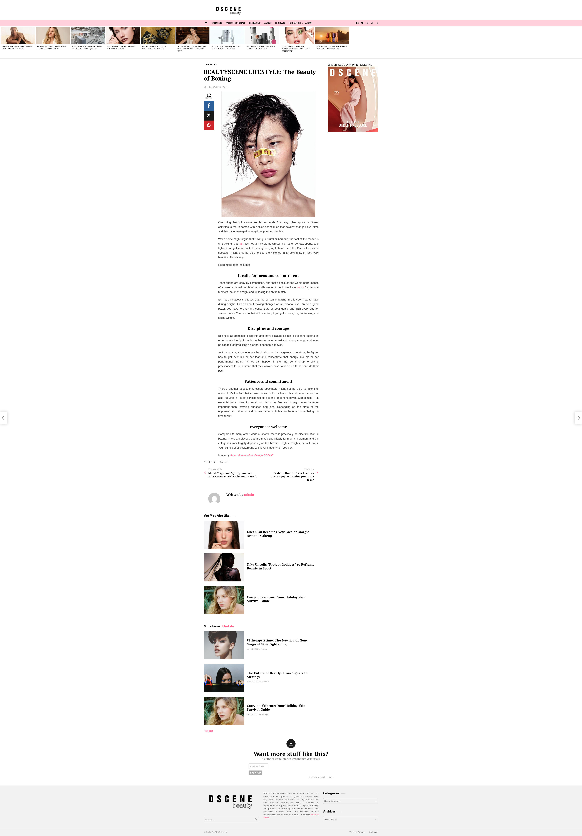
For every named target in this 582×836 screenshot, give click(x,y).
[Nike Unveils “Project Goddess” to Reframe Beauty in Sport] (224, 567)
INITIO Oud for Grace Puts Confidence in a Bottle (154, 47)
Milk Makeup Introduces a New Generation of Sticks (261, 47)
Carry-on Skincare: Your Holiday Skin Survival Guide (276, 599)
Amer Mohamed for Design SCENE (251, 455)
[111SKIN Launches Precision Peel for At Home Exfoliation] (227, 35)
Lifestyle (211, 462)
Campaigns (254, 23)
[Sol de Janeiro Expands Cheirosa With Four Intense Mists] (332, 35)
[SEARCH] (377, 23)
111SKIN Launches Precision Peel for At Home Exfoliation (226, 47)
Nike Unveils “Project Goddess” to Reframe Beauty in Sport (280, 566)
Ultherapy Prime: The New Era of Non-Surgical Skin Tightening (277, 642)
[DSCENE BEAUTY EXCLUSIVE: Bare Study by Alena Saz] (123, 35)
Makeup (268, 23)
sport (225, 462)
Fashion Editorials (235, 23)
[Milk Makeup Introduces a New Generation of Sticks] (262, 35)
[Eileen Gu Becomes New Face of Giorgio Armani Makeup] (224, 535)
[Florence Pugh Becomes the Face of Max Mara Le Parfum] (18, 35)
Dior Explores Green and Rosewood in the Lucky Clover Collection (296, 48)
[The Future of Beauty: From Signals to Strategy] (224, 678)
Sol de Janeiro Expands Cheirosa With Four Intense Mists (332, 47)
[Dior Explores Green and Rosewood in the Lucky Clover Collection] (297, 35)
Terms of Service (357, 832)
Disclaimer (373, 832)
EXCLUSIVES (217, 23)
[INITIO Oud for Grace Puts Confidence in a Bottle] (158, 35)
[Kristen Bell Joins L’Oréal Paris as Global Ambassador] (53, 35)
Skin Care (280, 23)
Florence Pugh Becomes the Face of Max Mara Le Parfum (17, 47)
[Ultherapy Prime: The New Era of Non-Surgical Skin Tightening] (224, 645)
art (241, 243)
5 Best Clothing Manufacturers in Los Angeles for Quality (87, 47)
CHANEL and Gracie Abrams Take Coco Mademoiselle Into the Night (191, 48)
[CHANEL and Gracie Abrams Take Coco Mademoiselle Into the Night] (192, 35)
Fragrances (294, 23)
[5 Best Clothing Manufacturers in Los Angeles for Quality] (88, 35)
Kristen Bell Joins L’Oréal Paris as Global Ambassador (51, 47)
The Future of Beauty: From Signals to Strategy (277, 675)
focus (300, 287)
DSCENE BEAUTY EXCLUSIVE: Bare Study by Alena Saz (121, 47)
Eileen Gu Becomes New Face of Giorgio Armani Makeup (278, 534)
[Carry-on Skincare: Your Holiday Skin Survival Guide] (224, 600)
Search (256, 820)
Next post (208, 731)
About (308, 23)
